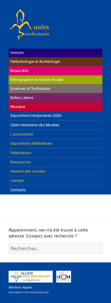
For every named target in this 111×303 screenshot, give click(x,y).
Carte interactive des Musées (34, 125)
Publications (20, 153)
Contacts (18, 190)
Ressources (20, 162)
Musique (17, 106)
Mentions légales (21, 287)
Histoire (17, 52)
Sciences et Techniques (30, 88)
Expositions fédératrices (31, 143)
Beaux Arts (19, 70)
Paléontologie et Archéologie (35, 61)
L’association (21, 134)
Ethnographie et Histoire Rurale (36, 79)
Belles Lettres (21, 97)
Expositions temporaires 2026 (35, 115)
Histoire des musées (28, 171)
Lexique (17, 180)
